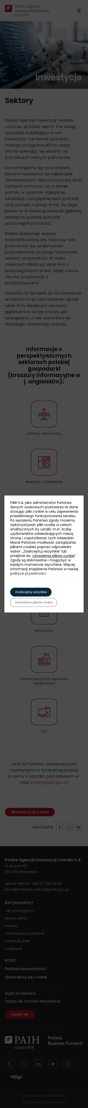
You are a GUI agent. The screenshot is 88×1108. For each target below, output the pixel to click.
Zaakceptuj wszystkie (31, 592)
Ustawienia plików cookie (54, 556)
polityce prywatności (28, 573)
